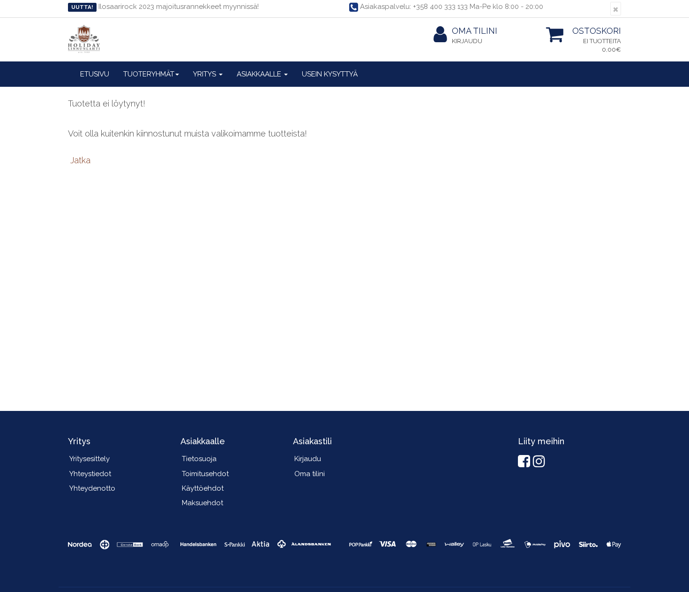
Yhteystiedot (90, 474)
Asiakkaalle (260, 74)
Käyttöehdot (203, 488)
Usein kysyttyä (330, 74)
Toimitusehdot (205, 474)
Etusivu (94, 74)
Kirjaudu (467, 41)
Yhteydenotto (92, 488)
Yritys (205, 74)
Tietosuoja (199, 459)
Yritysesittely (89, 459)
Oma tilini (474, 31)
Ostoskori (596, 31)
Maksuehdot (202, 503)
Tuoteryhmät (148, 74)
